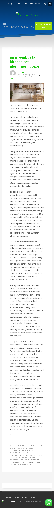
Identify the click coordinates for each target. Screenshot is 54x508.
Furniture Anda (44, 501)
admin (21, 72)
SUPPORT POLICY (20, 497)
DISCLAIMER (6, 497)
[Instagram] (8, 4)
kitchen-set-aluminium (27, 457)
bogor (14, 445)
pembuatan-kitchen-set (18, 462)
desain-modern (15, 450)
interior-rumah (28, 450)
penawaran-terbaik (34, 462)
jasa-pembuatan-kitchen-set (19, 453)
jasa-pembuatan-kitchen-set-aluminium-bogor (26, 455)
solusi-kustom (15, 465)
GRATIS (43, 25)
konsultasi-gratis (16, 460)
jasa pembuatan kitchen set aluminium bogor (24, 62)
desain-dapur (15, 448)
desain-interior (26, 448)
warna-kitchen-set (28, 465)
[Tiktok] (12, 4)
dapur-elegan (23, 445)
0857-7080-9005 (32, 4)
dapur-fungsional (36, 445)
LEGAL (32, 497)
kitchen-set (14, 457)
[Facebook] (4, 4)
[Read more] (14, 440)
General (13, 78)
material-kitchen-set (31, 460)
